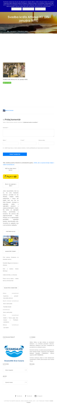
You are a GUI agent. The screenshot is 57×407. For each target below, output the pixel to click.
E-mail (22, 140)
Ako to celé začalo (7, 303)
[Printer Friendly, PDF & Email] (7, 82)
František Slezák (7, 306)
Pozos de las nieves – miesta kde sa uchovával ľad (10, 279)
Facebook (19, 396)
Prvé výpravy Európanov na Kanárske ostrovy (10, 258)
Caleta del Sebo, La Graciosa (10, 274)
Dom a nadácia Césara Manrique (10, 270)
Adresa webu (42, 140)
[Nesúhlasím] (55, 6)
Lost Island (6, 327)
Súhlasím (16, 9)
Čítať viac (40, 9)
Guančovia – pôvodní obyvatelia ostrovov (10, 297)
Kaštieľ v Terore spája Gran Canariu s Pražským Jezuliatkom (10, 320)
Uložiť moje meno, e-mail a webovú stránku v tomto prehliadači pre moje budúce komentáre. (27, 148)
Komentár (5, 127)
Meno (4, 140)
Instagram (39, 396)
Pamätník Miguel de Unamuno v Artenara (10, 264)
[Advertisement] (28, 51)
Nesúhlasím (28, 9)
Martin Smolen (9, 110)
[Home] (8, 31)
